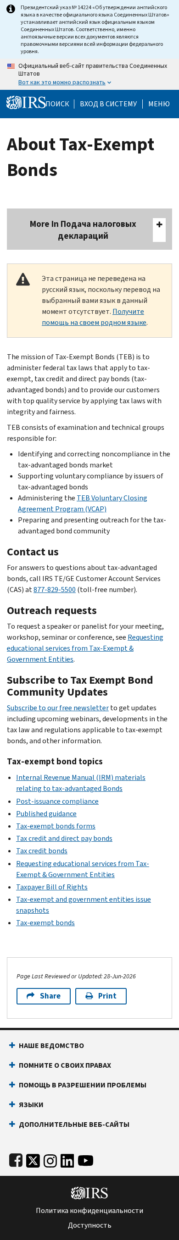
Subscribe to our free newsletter (58, 708)
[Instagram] (50, 1158)
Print (107, 996)
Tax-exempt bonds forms (55, 826)
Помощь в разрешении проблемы (82, 1085)
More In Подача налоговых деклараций (83, 229)
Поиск (57, 104)
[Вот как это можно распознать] (89, 74)
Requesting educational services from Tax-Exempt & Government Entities (85, 648)
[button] (108, 104)
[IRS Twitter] (33, 1158)
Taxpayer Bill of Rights (52, 887)
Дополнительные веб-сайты (74, 1124)
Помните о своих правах (65, 1065)
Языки (31, 1104)
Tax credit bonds (41, 851)
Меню (159, 104)
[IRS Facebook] (15, 1158)
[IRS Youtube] (86, 1158)
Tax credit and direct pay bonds (64, 838)
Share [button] (50, 996)
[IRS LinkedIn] (67, 1158)
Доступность (90, 1225)
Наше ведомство (51, 1045)
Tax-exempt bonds (45, 922)
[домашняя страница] (26, 102)
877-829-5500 (55, 589)
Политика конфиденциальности (89, 1210)
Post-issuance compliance (57, 801)
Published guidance (46, 813)
